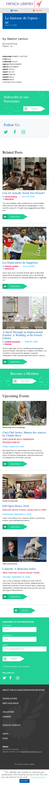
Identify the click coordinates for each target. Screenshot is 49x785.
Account (39, 10)
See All (25, 610)
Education (9, 199)
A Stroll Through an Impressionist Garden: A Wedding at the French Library (23, 334)
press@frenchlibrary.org (31, 752)
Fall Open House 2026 (16, 505)
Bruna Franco (11, 196)
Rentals (8, 344)
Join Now (25, 381)
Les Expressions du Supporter (20, 262)
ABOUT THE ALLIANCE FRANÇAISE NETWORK (24, 690)
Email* (5, 645)
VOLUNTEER (8, 712)
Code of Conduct (12, 725)
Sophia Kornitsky (12, 342)
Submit (34, 109)
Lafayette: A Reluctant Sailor (19, 568)
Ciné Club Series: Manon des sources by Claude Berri (24, 434)
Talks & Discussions (10, 564)
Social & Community (10, 501)
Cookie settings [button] (38, 777)
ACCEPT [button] (24, 781)
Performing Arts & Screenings (14, 427)
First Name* (7, 625)
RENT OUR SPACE (11, 703)
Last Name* (7, 635)
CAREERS (7, 716)
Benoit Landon (11, 266)
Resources (9, 268)
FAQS (5, 738)
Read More (15, 217)
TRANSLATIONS (10, 698)
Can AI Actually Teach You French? (24, 192)
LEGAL (6, 733)
